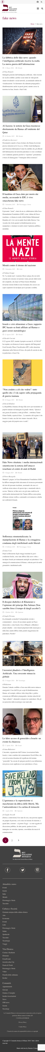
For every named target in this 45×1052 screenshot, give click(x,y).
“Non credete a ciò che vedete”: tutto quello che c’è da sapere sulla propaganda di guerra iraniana (22, 392)
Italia (4, 894)
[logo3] (9, 8)
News (4, 999)
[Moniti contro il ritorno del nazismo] (22, 248)
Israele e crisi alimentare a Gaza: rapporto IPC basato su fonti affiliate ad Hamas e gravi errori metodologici (22, 327)
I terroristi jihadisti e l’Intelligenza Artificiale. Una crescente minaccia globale (19, 673)
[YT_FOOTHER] (37, 870)
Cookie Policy (22, 1027)
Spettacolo (6, 934)
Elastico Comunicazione (35, 1048)
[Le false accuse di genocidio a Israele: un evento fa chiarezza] (22, 721)
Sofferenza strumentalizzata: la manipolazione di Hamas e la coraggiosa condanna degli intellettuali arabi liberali (21, 539)
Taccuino (6, 903)
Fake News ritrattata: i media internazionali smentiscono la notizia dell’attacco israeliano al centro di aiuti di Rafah (22, 465)
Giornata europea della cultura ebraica (15, 912)
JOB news (6, 1002)
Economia (6, 918)
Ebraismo (6, 956)
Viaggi (5, 944)
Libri (20, 269)
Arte (4, 915)
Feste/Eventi (7, 959)
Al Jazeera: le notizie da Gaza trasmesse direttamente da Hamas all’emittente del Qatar (21, 129)
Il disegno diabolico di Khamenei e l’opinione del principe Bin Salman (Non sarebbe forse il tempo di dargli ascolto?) (21, 605)
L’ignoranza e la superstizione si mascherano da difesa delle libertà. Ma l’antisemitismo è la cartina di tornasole (21, 803)
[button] (2, 1)
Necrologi (6, 1009)
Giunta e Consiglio (9, 993)
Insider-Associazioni (9, 996)
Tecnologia (22, 680)
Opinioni (20, 612)
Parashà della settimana (10, 975)
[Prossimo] (18, 840)
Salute (5, 931)
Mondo (20, 68)
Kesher (5, 978)
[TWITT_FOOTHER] (22, 870)
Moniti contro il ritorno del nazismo (19, 265)
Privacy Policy (22, 1022)
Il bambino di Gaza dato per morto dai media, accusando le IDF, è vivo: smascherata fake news (20, 197)
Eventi (20, 745)
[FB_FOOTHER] (7, 870)
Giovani (5, 990)
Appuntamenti (7, 986)
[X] (41, 2)
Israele (5, 891)
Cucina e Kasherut (9, 952)
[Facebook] (38, 2)
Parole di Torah (8, 965)
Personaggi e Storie (25, 204)
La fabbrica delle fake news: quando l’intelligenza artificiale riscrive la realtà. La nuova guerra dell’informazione (21, 61)
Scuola (5, 1006)
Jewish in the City (8, 962)
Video (5, 971)
